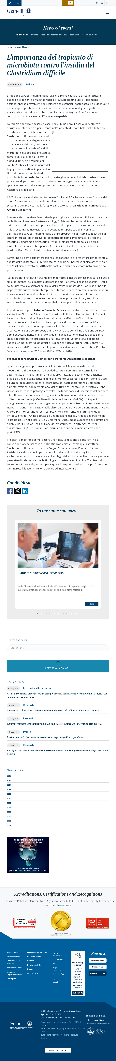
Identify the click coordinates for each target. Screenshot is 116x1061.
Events (34, 34)
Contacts (31, 961)
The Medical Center (14, 968)
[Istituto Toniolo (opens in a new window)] (98, 1022)
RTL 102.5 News (89, 34)
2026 (9, 825)
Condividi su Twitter (17, 491)
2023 (9, 812)
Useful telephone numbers (14, 962)
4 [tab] (50, 613)
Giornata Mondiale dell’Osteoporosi (41, 573)
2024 (9, 816)
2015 (9, 776)
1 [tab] (37, 613)
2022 (9, 807)
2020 (9, 798)
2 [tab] (41, 613)
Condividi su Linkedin (25, 491)
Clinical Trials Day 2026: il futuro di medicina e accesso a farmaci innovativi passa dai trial (54, 723)
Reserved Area (97, 960)
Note (54, 964)
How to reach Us (34, 965)
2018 (9, 789)
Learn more (64, 905)
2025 (9, 821)
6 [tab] (58, 613)
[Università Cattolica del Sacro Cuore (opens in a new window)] (96, 1030)
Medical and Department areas (14, 973)
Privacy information (57, 954)
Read (92, 604)
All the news (22, 34)
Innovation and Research (37, 952)
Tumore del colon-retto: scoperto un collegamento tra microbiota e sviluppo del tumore (53, 710)
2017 (9, 785)
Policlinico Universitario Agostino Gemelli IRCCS (19, 13)
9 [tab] (71, 613)
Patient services (13, 956)
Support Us (97, 967)
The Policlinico (13, 952)
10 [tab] (75, 613)
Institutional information (54, 34)
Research (74, 34)
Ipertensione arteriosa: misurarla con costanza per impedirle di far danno (45, 737)
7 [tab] (63, 613)
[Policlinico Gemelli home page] (21, 1025)
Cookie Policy (58, 960)
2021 (9, 803)
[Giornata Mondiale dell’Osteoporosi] (58, 545)
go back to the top (58, 1050)
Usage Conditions (57, 969)
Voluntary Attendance (57, 980)
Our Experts (12, 979)
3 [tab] (46, 613)
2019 (9, 794)
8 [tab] (67, 613)
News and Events (34, 956)
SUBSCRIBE (78, 993)
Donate (30, 969)
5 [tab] (54, 613)
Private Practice (97, 973)
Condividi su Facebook (10, 491)
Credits (44, 1038)
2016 (9, 780)
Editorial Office (58, 974)
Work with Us (32, 973)
